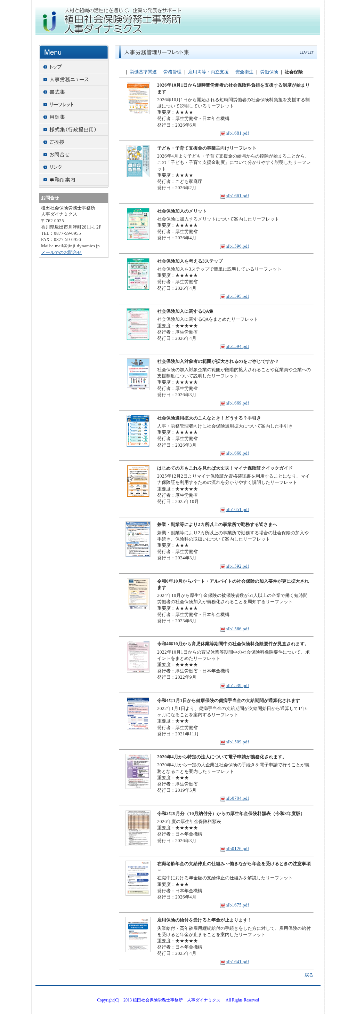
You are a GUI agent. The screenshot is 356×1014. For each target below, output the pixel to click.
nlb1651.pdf (237, 509)
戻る (309, 974)
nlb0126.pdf (237, 848)
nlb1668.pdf (237, 453)
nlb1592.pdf (237, 566)
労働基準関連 (143, 71)
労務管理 (172, 71)
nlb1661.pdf (237, 195)
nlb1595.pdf (237, 296)
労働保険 (269, 71)
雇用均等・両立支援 (208, 71)
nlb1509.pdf (237, 741)
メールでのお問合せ (61, 252)
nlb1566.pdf (237, 628)
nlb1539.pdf (237, 685)
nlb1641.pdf (237, 961)
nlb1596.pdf (237, 246)
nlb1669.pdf (237, 403)
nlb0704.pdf (237, 798)
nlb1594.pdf (237, 346)
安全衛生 (244, 71)
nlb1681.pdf (237, 133)
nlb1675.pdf (237, 905)
